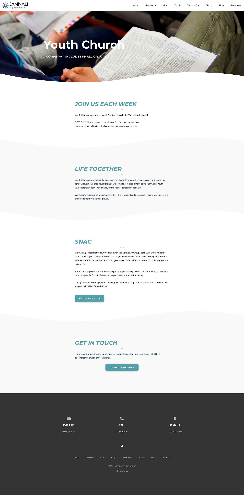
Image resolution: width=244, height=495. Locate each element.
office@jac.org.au (69, 431)
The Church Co (122, 471)
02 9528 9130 (122, 431)
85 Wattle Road (175, 431)
